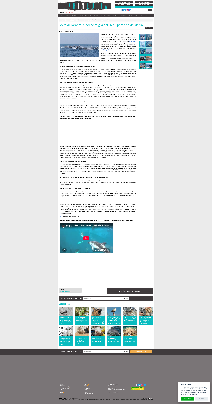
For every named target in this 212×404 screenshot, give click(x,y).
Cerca (150, 10)
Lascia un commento (130, 291)
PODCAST (136, 15)
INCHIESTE (68, 15)
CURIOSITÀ (75, 15)
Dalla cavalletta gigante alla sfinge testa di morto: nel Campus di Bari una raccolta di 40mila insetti (65, 340)
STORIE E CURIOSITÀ (64, 387)
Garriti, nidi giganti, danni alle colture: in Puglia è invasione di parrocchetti (81, 320)
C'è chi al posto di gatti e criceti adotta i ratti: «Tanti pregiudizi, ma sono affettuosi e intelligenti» (82, 340)
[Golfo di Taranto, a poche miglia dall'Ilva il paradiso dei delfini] (79, 45)
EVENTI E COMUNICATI (65, 388)
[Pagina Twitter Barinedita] (139, 385)
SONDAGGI (86, 389)
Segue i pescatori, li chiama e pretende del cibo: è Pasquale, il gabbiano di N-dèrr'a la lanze (66, 320)
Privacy (85, 392)
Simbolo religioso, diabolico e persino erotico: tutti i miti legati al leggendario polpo (129, 340)
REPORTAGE (83, 15)
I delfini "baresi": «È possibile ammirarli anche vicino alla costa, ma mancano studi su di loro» (114, 340)
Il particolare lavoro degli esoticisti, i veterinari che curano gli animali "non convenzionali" (146, 320)
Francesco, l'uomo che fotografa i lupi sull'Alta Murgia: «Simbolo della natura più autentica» (130, 320)
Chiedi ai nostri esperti (113, 384)
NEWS (61, 392)
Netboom (151, 398)
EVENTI (109, 15)
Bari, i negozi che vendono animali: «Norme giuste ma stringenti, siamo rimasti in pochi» (97, 340)
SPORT (90, 15)
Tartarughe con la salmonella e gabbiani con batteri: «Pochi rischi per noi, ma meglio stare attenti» (114, 320)
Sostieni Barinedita (112, 388)
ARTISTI (103, 15)
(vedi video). (132, 41)
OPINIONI (96, 15)
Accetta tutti (187, 398)
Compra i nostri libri (112, 391)
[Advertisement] (98, 132)
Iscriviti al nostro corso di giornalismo (116, 389)
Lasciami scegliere (192, 394)
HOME (61, 15)
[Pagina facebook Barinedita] (136, 385)
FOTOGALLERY (123, 15)
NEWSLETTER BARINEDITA (71, 298)
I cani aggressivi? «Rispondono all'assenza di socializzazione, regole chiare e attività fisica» (98, 320)
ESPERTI (115, 15)
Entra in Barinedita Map (113, 392)
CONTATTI (144, 15)
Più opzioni (201, 398)
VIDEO (130, 15)
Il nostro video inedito (141, 351)
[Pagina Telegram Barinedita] (145, 385)
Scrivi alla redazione (112, 385)
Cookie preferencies (88, 393)
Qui (61, 216)
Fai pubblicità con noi (113, 387)
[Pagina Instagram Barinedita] (142, 385)
